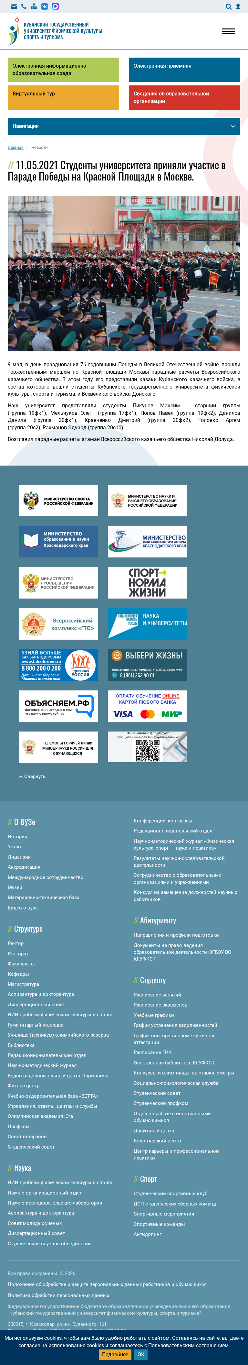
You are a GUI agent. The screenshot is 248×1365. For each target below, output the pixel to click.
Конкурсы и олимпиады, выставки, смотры (184, 1073)
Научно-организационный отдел (45, 1193)
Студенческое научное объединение (50, 1244)
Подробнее (115, 1354)
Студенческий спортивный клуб (170, 1193)
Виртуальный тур (34, 94)
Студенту (153, 979)
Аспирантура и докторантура (41, 994)
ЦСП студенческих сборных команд (175, 1204)
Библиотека (21, 1045)
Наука (22, 1167)
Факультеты (21, 964)
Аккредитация (24, 867)
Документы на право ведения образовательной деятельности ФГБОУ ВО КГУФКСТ (182, 952)
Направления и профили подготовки (176, 935)
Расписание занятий (157, 995)
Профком (18, 1126)
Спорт (148, 1178)
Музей (15, 887)
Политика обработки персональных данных (58, 1295)
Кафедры (18, 974)
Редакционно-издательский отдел (47, 1055)
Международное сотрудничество (46, 877)
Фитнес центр (23, 1086)
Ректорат (18, 954)
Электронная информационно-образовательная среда (50, 69)
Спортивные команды (159, 1224)
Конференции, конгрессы (163, 821)
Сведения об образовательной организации (171, 97)
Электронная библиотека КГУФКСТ (174, 1063)
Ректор (16, 943)
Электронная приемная (162, 66)
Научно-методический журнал (42, 1065)
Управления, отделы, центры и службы (52, 1106)
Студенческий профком (161, 1103)
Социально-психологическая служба (176, 1083)
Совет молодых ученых (35, 1223)
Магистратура (23, 984)
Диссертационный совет (36, 1004)
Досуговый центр (154, 1131)
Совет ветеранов (27, 1136)
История (17, 837)
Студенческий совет (31, 1147)
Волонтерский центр (157, 1141)
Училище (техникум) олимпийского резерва (58, 1035)
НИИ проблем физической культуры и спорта (60, 1015)
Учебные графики (154, 1015)
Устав (14, 847)
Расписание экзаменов (161, 1005)
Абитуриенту (158, 920)
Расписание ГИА (153, 1052)
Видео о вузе (23, 908)
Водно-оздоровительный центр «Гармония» (58, 1076)
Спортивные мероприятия (164, 1214)
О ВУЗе (24, 821)
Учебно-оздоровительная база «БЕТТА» (53, 1096)
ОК (141, 1354)
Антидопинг (147, 1234)
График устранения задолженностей (175, 1025)
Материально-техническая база (43, 897)
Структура (28, 928)
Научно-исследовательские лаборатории (55, 1203)
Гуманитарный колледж (35, 1025)
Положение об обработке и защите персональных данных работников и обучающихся (107, 1284)
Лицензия (19, 857)
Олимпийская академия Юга (40, 1116)
